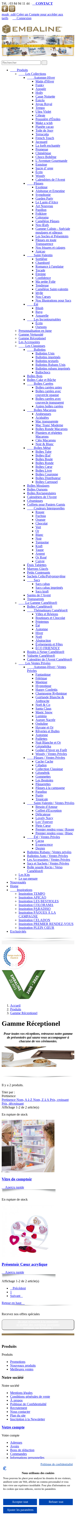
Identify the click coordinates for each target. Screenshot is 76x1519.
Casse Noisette (45, 96)
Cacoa (39, 841)
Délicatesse (42, 814)
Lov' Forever (44, 822)
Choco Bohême (45, 157)
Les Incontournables (44, 319)
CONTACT (42, 3)
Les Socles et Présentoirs (51, 236)
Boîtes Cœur (43, 466)
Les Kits (24, 875)
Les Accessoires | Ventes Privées (48, 859)
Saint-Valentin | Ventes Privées (50, 803)
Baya (38, 312)
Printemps (42, 621)
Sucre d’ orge (44, 168)
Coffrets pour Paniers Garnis (46, 504)
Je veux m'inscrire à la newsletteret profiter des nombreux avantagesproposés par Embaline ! (38, 1324)
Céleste (40, 115)
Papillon (40, 210)
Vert (38, 527)
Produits (19, 70)
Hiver (39, 633)
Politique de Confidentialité (28, 1404)
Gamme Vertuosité (31, 334)
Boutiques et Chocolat (50, 618)
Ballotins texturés (46, 361)
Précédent (18, 1288)
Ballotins (36, 349)
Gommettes (43, 776)
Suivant (16, 1296)
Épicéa (40, 100)
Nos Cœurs (43, 296)
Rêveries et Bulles (47, 731)
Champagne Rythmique (51, 693)
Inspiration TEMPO (32, 893)
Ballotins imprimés (47, 357)
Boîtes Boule (44, 459)
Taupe (39, 550)
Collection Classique (49, 769)
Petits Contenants (38, 572)
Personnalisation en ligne (35, 330)
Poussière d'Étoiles (47, 119)
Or (37, 531)
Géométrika (43, 746)
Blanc (39, 534)
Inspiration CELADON (34, 920)
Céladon (41, 765)
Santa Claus (43, 708)
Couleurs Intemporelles (46, 508)
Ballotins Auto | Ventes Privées (47, 856)
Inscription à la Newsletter (27, 1419)
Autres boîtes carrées (49, 406)
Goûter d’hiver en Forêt (51, 750)
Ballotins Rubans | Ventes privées (49, 852)
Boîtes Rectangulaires (41, 493)
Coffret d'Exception (48, 810)
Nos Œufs (42, 225)
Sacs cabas (42, 584)
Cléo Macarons (45, 440)
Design (40, 848)
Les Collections (32, 74)
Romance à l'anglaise (49, 266)
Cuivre (40, 561)
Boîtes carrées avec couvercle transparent (49, 400)
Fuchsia (40, 516)
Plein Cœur (43, 825)
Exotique (41, 187)
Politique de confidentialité (57, 1464)
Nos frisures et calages (50, 247)
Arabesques (43, 414)
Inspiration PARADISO (35, 909)
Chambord (42, 262)
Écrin (39, 172)
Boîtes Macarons (41, 410)
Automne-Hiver (41, 77)
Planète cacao (44, 126)
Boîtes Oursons (37, 489)
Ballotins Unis (44, 353)
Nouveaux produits (23, 1365)
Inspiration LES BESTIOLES (39, 901)
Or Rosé (41, 557)
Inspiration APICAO (32, 897)
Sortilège (41, 259)
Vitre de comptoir (17, 1179)
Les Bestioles (44, 780)
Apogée (40, 89)
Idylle (39, 293)
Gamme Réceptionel (32, 338)
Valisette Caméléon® (41, 655)
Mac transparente (46, 421)
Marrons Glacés (37, 568)
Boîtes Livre (43, 470)
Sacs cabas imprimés (49, 587)
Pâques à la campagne (50, 788)
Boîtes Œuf (42, 455)
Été (32, 304)
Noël (38, 636)
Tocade (40, 270)
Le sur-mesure (28, 878)
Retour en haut (13, 1303)
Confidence (43, 278)
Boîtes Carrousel (46, 482)
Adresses (16, 1442)
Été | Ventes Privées (43, 837)
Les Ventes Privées (34, 663)
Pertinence (9, 1100)
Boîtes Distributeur (48, 478)
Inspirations (21, 890)
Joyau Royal (43, 104)
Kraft (38, 546)
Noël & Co (42, 705)
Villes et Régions (46, 614)
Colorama (42, 217)
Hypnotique (43, 686)
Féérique (41, 678)
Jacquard (41, 142)
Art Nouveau (44, 206)
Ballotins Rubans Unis (50, 364)
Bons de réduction (22, 1450)
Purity (39, 795)
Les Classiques (32, 346)
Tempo (40, 108)
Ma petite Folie (45, 281)
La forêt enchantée (47, 145)
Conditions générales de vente (30, 1396)
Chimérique (43, 153)
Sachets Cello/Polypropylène (46, 576)
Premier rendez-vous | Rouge (54, 829)
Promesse (41, 149)
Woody (40, 176)
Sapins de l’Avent (39, 595)
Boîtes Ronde (44, 463)
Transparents (35, 599)
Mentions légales (21, 1393)
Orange (40, 519)
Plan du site (18, 1415)
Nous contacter (20, 1411)
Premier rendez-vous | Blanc (54, 833)
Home (14, 886)
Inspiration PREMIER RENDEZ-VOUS (46, 924)
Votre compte (13, 1427)
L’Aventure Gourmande (51, 160)
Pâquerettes (43, 784)
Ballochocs (42, 372)
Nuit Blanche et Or (48, 742)
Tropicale (41, 799)
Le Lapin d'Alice (46, 202)
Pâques (35, 183)
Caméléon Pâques (47, 221)
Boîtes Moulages (38, 485)
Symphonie (43, 194)
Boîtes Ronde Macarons (51, 429)
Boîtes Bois (34, 376)
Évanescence (44, 844)
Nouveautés (18, 882)
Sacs (33, 580)
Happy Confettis (46, 689)
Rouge (39, 512)
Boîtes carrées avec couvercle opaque (48, 393)
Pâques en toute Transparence (45, 242)
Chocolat (41, 523)
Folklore (41, 213)
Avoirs (14, 1446)
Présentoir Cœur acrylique (24, 1264)
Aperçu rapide (13, 1187)
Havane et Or (44, 727)
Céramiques (35, 500)
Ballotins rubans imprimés (52, 368)
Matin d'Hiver (44, 81)
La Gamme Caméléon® (38, 602)
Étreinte (40, 274)
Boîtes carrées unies (48, 387)
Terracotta (42, 134)
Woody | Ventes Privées (51, 754)
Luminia (41, 716)
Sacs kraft (42, 591)
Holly (39, 92)
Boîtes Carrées (40, 383)
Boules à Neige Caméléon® (45, 652)
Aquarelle (42, 315)
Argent (40, 553)
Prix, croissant (59, 1100)
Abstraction (43, 640)
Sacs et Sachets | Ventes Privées (48, 863)
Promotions (17, 1361)
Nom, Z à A (41, 1100)
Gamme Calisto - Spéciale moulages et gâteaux (52, 230)
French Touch (44, 138)
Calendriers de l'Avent (50, 179)
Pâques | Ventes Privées (46, 757)
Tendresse (42, 285)
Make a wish (44, 123)
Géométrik (42, 773)
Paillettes (41, 739)
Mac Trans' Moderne (49, 425)
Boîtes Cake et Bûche (41, 380)
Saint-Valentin (40, 255)
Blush (39, 308)
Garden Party (44, 198)
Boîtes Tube (43, 451)
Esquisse (41, 164)
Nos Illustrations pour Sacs (53, 300)
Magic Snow (44, 712)
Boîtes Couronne (46, 474)
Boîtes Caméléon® (39, 606)
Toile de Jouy (44, 130)
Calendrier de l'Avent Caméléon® (49, 659)
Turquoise (42, 542)
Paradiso (41, 791)
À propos (16, 1400)
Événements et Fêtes (49, 644)
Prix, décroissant (13, 1103)
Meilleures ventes (21, 1369)
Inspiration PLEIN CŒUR (36, 927)
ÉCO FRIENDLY (47, 648)
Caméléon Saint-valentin (51, 289)
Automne (41, 629)
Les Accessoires (29, 342)
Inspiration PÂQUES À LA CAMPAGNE (37, 914)
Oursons (41, 327)
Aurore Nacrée (45, 720)
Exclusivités (18, 931)
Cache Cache (44, 761)
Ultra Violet (43, 111)
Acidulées (42, 417)
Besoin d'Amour (46, 807)
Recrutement (18, 1408)
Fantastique (43, 674)
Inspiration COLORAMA (36, 905)
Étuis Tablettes (36, 565)
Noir (38, 538)
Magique (41, 682)
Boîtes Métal (39, 448)
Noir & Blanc (44, 444)
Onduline (41, 723)
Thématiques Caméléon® (47, 610)
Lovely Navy (44, 818)
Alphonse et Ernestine (50, 191)
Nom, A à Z (24, 1100)
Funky (39, 85)
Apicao (40, 251)
